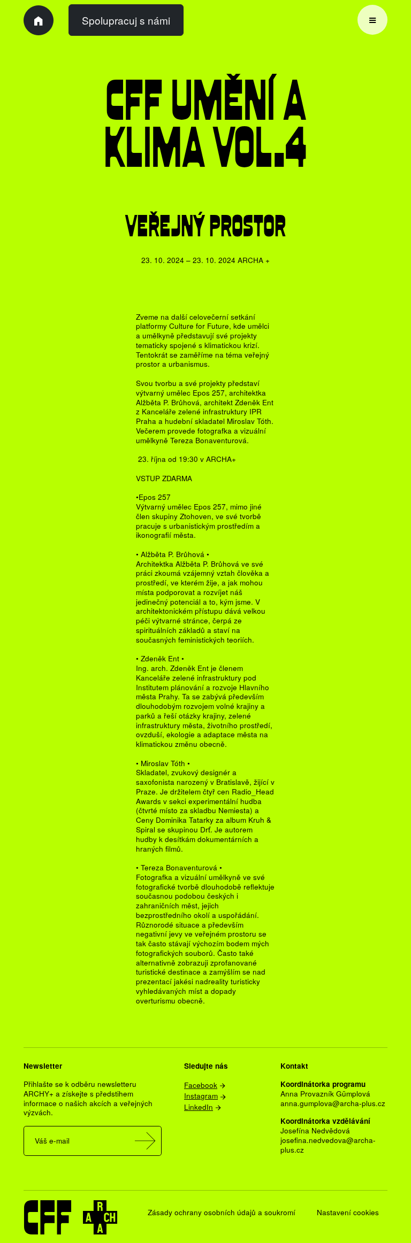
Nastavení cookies (348, 1212)
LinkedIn (198, 1106)
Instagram (201, 1095)
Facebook (200, 1084)
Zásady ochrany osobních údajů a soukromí (221, 1212)
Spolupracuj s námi (126, 20)
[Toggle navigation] (372, 20)
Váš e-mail (52, 1140)
